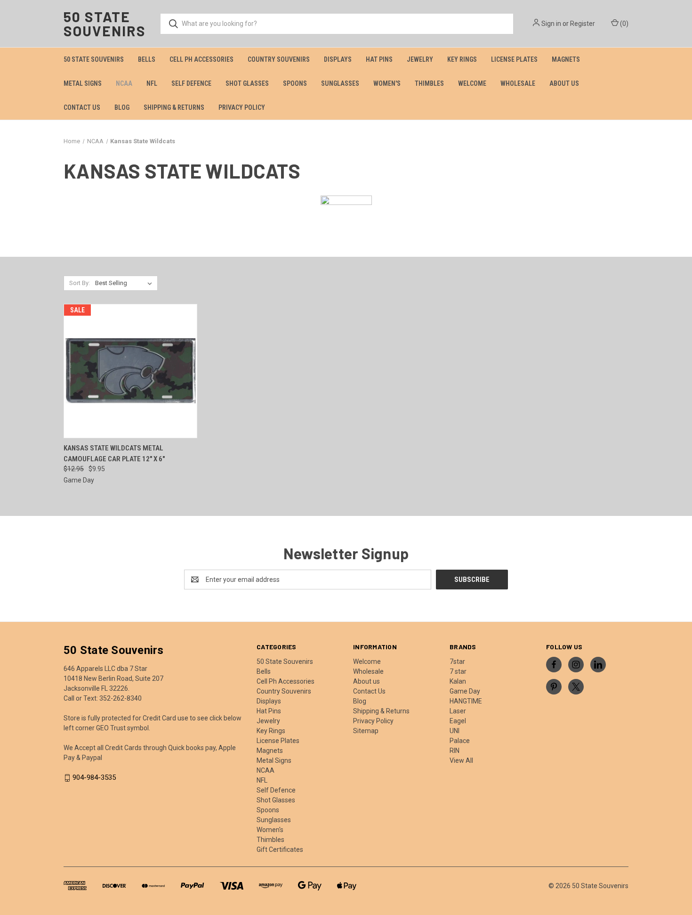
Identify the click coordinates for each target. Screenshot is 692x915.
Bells (146, 59)
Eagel (458, 721)
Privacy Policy (241, 107)
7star (457, 661)
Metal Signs (83, 83)
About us (564, 83)
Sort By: (79, 282)
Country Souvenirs (279, 59)
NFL (151, 83)
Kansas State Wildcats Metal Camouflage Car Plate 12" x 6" (114, 453)
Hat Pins (379, 59)
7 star (458, 671)
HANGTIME (466, 701)
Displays (338, 59)
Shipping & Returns (174, 107)
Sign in (551, 23)
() (623, 23)
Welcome (472, 83)
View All (461, 760)
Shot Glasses (247, 83)
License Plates (514, 59)
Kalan (458, 681)
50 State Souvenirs (94, 59)
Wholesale (517, 83)
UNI (454, 731)
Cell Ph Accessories (201, 59)
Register (582, 23)
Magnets (566, 59)
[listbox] (125, 283)
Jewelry (420, 59)
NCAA (124, 83)
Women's (387, 83)
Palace (460, 740)
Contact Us (82, 107)
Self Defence (191, 83)
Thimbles (429, 83)
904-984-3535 (94, 778)
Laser (458, 711)
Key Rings (462, 59)
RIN (454, 750)
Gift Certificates (280, 849)
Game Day (465, 691)
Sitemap (365, 731)
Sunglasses (340, 83)
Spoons (295, 83)
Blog (121, 107)
